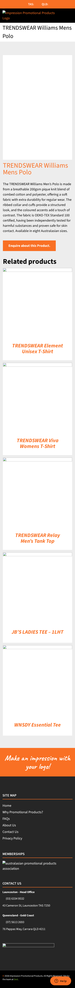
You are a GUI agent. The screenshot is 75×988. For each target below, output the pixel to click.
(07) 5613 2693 (15, 922)
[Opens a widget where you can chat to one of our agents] (60, 981)
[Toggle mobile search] (62, 15)
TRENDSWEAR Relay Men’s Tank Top (37, 538)
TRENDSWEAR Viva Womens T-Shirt (37, 443)
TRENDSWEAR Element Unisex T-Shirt (37, 348)
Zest (16, 979)
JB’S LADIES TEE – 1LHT (37, 632)
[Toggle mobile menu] (70, 15)
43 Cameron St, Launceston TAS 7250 (26, 905)
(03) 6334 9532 (15, 898)
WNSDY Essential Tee (37, 725)
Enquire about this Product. (29, 245)
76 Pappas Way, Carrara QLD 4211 (23, 929)
